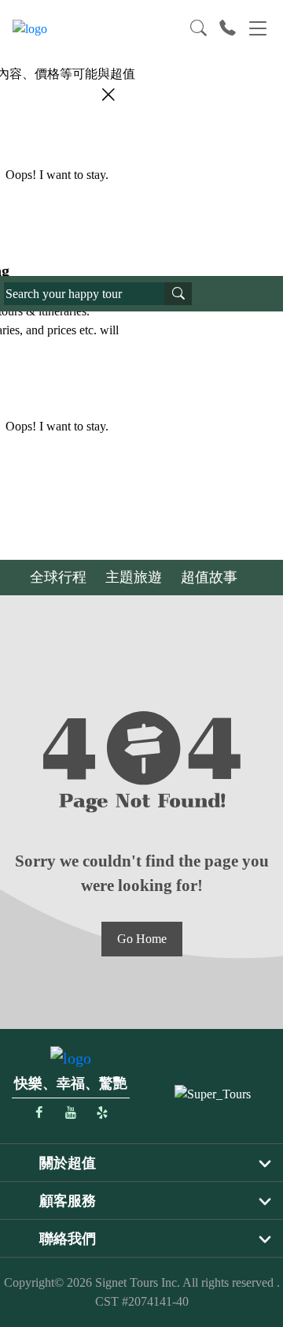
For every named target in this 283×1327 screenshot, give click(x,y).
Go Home (142, 938)
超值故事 (209, 577)
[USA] (212, 1093)
